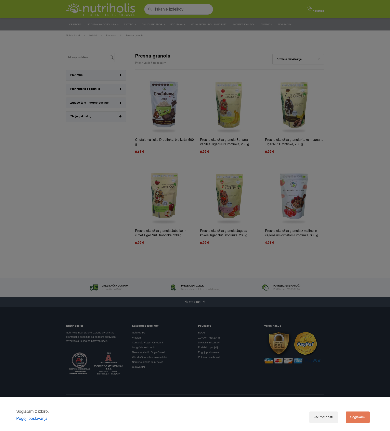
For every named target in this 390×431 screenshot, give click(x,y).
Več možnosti (323, 417)
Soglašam (357, 417)
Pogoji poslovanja (32, 418)
